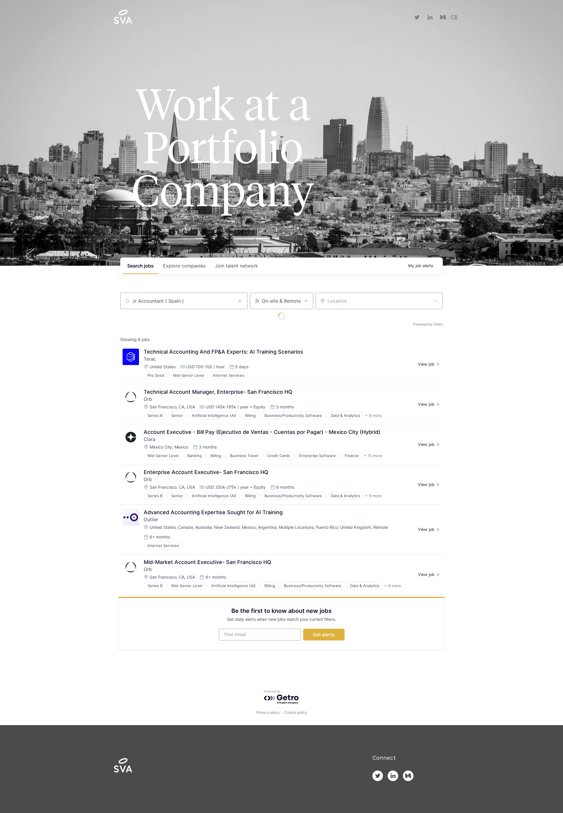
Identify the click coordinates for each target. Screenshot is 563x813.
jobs (140, 266)
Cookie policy (295, 712)
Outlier (151, 519)
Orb (148, 399)
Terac (150, 359)
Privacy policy (268, 712)
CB (454, 17)
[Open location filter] (435, 300)
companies (184, 266)
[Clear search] (239, 300)
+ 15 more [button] (373, 455)
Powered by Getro (428, 324)
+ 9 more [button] (373, 415)
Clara (149, 439)
